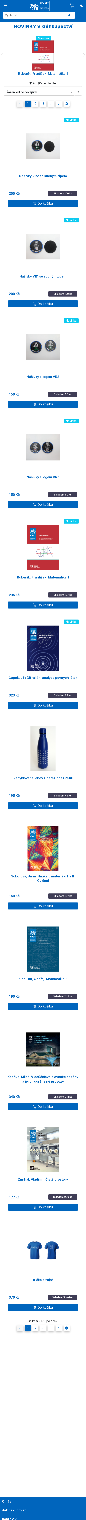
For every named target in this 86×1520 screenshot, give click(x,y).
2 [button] (35, 104)
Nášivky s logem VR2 (43, 377)
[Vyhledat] (69, 15)
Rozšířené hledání (44, 83)
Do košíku (45, 203)
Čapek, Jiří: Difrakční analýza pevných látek (43, 678)
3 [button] (43, 104)
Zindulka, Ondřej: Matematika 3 (42, 979)
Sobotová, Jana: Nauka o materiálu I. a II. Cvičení (43, 878)
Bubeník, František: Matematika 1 (43, 577)
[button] (2, 55)
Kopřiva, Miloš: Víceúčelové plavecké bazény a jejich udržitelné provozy (43, 1079)
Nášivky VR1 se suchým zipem (42, 276)
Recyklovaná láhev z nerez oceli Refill (43, 778)
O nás (6, 1501)
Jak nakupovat (14, 1510)
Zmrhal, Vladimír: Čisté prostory (43, 1179)
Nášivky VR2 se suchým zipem (43, 176)
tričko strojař (43, 1280)
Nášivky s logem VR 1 (43, 477)
